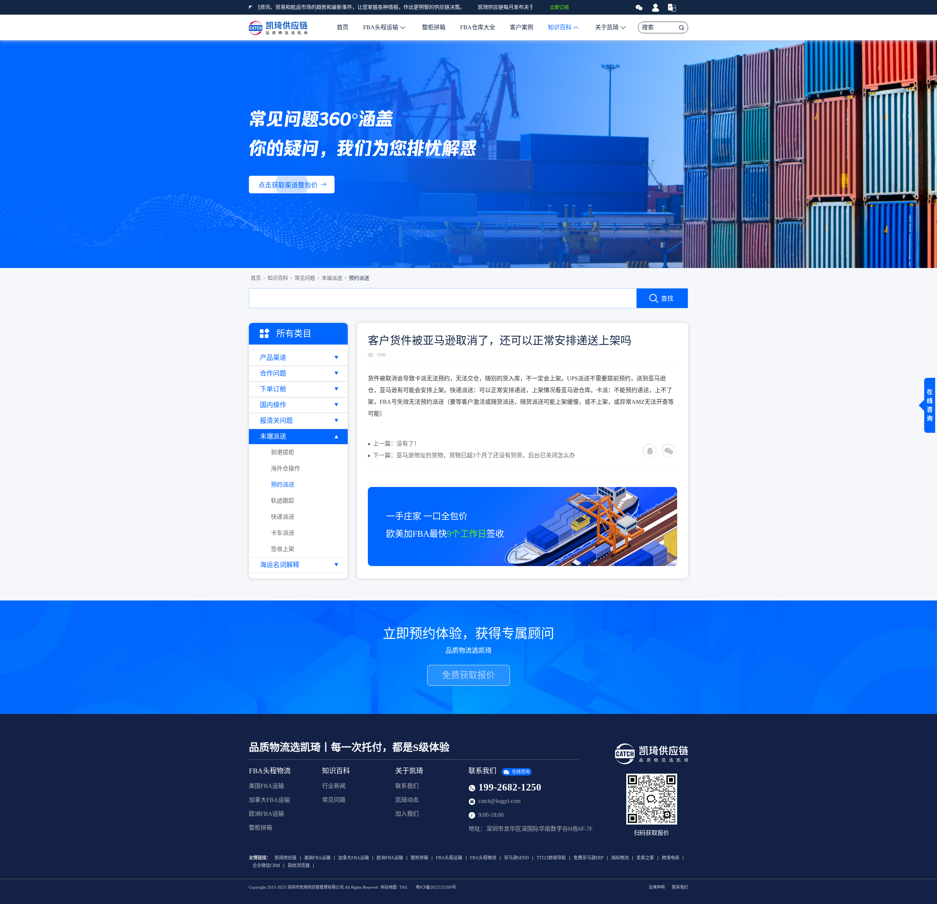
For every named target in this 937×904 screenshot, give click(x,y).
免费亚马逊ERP (589, 858)
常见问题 (305, 278)
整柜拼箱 (433, 27)
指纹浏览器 (299, 866)
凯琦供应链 (285, 858)
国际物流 (620, 858)
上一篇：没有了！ (396, 443)
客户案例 (521, 27)
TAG (403, 887)
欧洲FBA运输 (266, 814)
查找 (667, 298)
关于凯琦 (607, 27)
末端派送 (332, 278)
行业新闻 (334, 786)
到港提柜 (282, 452)
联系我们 (407, 786)
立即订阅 (559, 7)
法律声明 (657, 887)
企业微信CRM (266, 866)
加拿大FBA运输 (269, 800)
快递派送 (282, 517)
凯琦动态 (407, 800)
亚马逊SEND (516, 858)
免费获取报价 (468, 675)
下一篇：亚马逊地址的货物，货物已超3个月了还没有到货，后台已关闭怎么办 (474, 455)
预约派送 (359, 278)
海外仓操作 (285, 468)
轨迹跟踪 (282, 501)
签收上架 (282, 549)
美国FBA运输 (266, 786)
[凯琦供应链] (278, 27)
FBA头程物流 (270, 771)
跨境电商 (670, 858)
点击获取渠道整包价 (288, 185)
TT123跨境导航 (551, 858)
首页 (342, 27)
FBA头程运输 (380, 27)
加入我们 (407, 814)
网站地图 (389, 887)
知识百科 (559, 27)
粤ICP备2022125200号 (436, 887)
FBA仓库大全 (477, 27)
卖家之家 (645, 858)
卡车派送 (282, 533)
